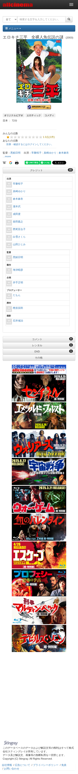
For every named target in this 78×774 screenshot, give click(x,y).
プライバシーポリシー (45, 765)
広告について (22, 765)
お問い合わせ (11, 768)
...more (7, 156)
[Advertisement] (39, 698)
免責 (63, 765)
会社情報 (7, 765)
